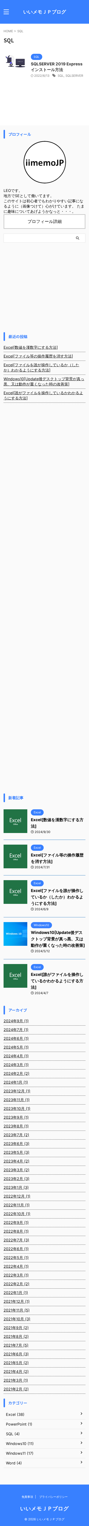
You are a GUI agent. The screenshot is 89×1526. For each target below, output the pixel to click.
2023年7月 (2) (16, 1134)
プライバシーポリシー (53, 1497)
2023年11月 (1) (17, 1099)
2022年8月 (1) (16, 1231)
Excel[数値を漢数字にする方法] (31, 347)
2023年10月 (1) (17, 1108)
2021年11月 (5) (17, 1310)
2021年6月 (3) (16, 1354)
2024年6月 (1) (16, 1038)
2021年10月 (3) (17, 1319)
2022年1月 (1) (16, 1292)
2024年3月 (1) (16, 1064)
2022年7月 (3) (16, 1240)
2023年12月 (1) (17, 1091)
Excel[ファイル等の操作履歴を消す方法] (38, 356)
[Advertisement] (44, 287)
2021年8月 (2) (16, 1336)
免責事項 (27, 1497)
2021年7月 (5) (16, 1345)
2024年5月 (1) (16, 1047)
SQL (61, 75)
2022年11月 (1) (17, 1205)
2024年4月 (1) (16, 1056)
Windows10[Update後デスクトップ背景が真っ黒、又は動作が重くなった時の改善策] (44, 381)
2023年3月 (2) (16, 1170)
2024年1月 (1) (16, 1082)
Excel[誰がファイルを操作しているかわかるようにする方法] (43, 395)
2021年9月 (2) (16, 1327)
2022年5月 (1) (16, 1257)
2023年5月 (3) (16, 1152)
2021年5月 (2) (16, 1362)
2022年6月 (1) (16, 1248)
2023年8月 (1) (16, 1126)
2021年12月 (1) (17, 1301)
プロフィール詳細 (45, 221)
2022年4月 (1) (16, 1266)
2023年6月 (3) (16, 1143)
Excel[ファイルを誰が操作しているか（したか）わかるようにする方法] (41, 367)
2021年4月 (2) (16, 1371)
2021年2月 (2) (16, 1389)
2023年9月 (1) (16, 1117)
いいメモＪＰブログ (44, 12)
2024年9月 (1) (16, 1021)
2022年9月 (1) (16, 1222)
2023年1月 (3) (16, 1187)
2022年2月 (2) (16, 1283)
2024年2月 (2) (16, 1073)
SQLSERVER (74, 75)
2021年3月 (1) (16, 1380)
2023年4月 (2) (16, 1161)
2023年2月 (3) (16, 1178)
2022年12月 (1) (17, 1196)
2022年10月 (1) (17, 1213)
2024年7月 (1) (16, 1029)
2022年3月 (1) (16, 1275)
